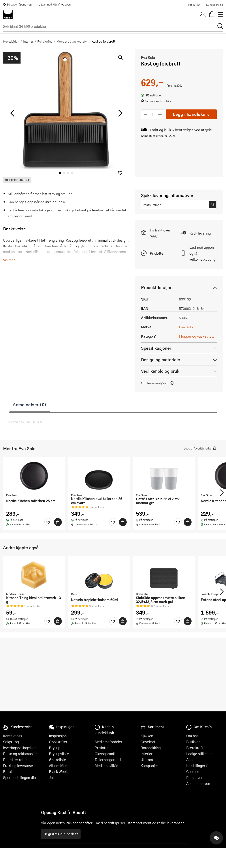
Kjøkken (147, 735)
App (189, 759)
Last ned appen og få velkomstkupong (202, 253)
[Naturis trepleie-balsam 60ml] (99, 574)
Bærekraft (194, 747)
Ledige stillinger (199, 753)
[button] (120, 173)
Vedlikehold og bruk (160, 371)
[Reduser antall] (145, 114)
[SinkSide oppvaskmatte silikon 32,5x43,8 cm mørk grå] (164, 574)
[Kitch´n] (8, 14)
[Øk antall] (160, 114)
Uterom (147, 759)
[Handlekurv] (212, 14)
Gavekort (148, 741)
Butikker (193, 741)
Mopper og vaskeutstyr (72, 41)
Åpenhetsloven (198, 783)
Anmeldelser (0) (30, 404)
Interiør (28, 41)
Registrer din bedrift (61, 833)
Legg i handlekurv (191, 114)
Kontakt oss (12, 735)
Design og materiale (160, 359)
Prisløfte (156, 253)
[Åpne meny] (220, 14)
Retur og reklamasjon (20, 753)
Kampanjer (149, 765)
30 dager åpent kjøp (19, 4)
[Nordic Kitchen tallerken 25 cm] (34, 475)
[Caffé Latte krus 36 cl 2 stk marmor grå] (164, 475)
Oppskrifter (58, 741)
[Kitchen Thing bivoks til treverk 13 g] (34, 574)
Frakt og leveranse (18, 765)
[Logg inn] (203, 14)
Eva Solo (148, 57)
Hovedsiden (11, 41)
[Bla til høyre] (119, 113)
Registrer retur (15, 759)
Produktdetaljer (156, 287)
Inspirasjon (58, 735)
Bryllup (54, 747)
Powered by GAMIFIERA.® (26, 422)
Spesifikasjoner (156, 348)
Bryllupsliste (59, 753)
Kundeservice (214, 5)
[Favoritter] (48, 522)
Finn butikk (193, 5)
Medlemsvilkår (106, 765)
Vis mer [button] (9, 259)
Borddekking (151, 747)
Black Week (58, 771)
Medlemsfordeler (108, 741)
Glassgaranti (105, 753)
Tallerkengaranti (108, 759)
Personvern (195, 777)
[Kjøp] (58, 522)
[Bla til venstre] (12, 113)
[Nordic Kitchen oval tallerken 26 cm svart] (99, 475)
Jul (51, 777)
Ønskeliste (57, 759)
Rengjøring (45, 41)
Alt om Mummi (60, 765)
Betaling (10, 771)
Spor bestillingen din (19, 777)
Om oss (192, 735)
